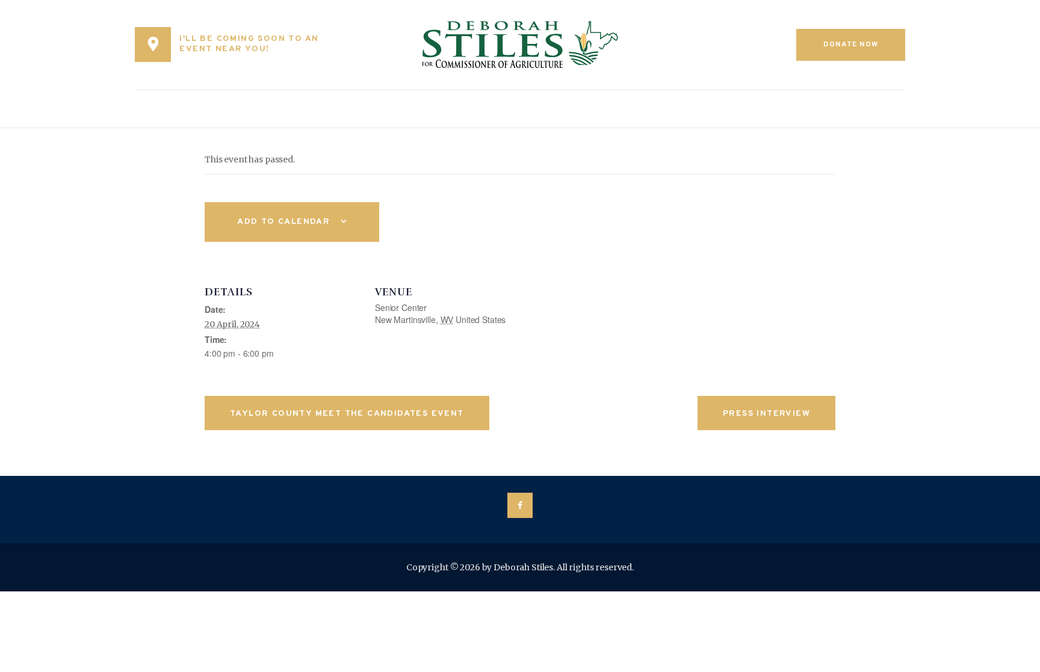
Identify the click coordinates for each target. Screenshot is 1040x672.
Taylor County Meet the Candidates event (347, 413)
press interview (766, 413)
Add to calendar (283, 222)
